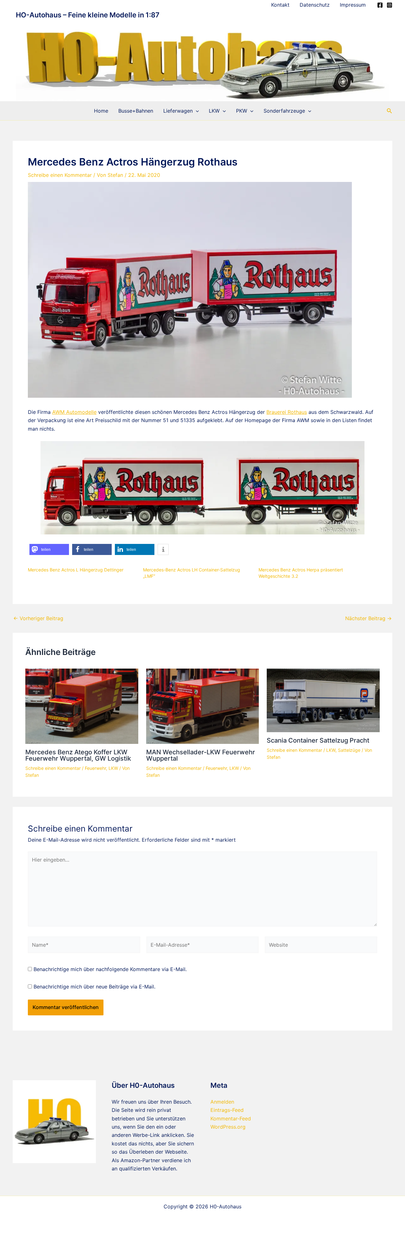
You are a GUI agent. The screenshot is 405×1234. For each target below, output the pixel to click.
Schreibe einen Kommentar (60, 175)
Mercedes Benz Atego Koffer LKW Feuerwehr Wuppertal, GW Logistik (78, 755)
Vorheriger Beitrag (38, 618)
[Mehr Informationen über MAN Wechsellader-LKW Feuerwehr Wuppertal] (202, 706)
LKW (214, 111)
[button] (196, 110)
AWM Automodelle (74, 412)
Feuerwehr (95, 768)
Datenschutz (315, 5)
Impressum (353, 5)
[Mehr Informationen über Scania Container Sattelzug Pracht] (323, 700)
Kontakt (280, 5)
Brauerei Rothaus (286, 412)
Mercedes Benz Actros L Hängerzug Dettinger (75, 569)
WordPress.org (228, 1127)
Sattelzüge (349, 750)
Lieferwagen (178, 111)
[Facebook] (380, 5)
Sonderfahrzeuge (284, 111)
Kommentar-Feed (230, 1118)
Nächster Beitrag (368, 618)
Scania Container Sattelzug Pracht (318, 740)
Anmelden (222, 1102)
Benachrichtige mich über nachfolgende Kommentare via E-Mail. (110, 969)
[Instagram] (389, 5)
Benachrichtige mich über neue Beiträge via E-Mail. (94, 986)
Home (101, 111)
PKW (241, 111)
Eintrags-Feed (227, 1110)
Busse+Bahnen (135, 111)
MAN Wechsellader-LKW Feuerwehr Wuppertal (200, 755)
